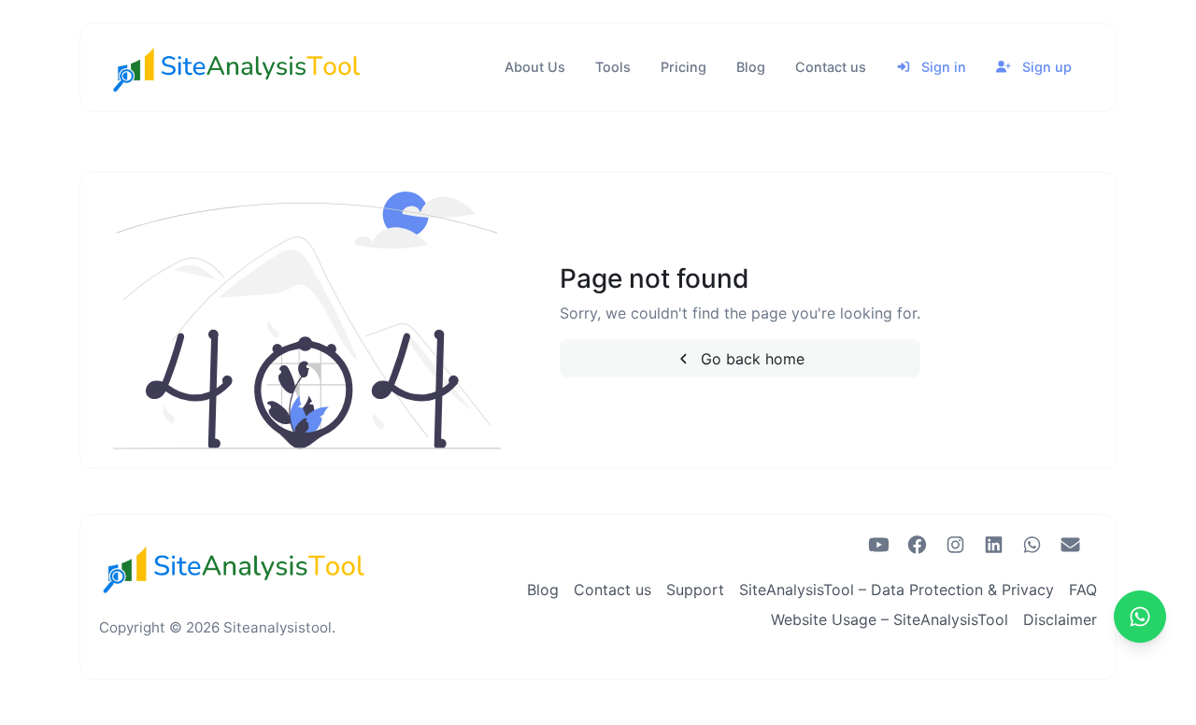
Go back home (750, 358)
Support (695, 589)
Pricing (683, 67)
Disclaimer (1060, 619)
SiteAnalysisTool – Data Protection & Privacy (896, 589)
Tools (613, 67)
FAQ (1083, 589)
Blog (750, 67)
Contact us (830, 67)
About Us (535, 67)
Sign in (942, 67)
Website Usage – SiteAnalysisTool (889, 619)
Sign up (1045, 67)
